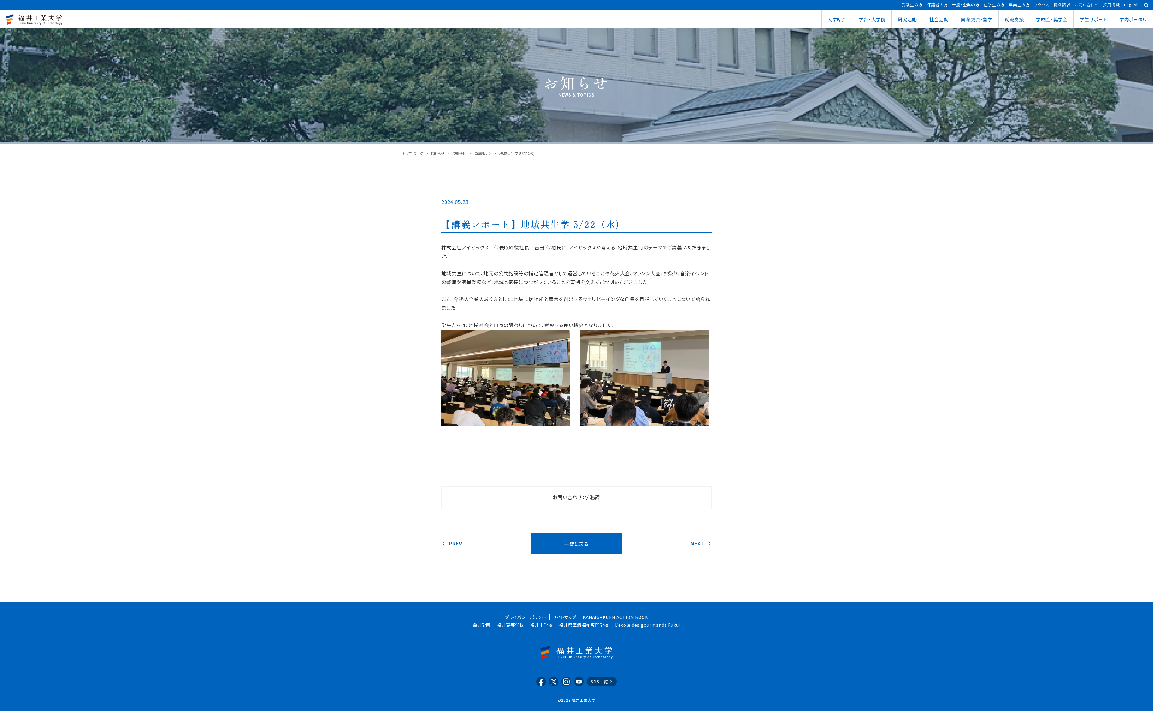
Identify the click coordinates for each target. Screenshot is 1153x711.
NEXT (697, 544)
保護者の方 (937, 4)
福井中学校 (541, 625)
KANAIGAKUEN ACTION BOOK (615, 617)
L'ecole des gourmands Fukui (647, 625)
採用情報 (1111, 4)
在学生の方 (994, 4)
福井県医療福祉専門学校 (584, 625)
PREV (455, 544)
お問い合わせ (1087, 4)
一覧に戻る (576, 544)
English (1131, 4)
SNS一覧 (599, 682)
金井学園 (482, 625)
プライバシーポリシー (525, 617)
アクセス (1041, 4)
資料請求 (1062, 4)
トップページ (413, 153)
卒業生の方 (1019, 4)
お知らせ (437, 153)
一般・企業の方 (966, 4)
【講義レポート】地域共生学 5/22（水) (530, 224)
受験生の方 (912, 4)
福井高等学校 (510, 625)
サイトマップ (564, 617)
